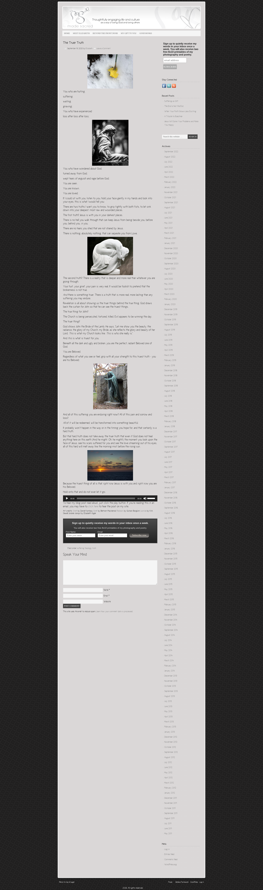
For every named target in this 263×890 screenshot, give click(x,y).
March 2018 (169, 416)
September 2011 (170, 813)
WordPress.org (170, 865)
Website (107, 602)
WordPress (194, 882)
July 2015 (168, 579)
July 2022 (168, 162)
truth (94, 548)
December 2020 (171, 249)
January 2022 (169, 187)
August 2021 (169, 208)
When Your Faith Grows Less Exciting (180, 111)
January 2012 (169, 793)
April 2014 (168, 656)
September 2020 (171, 264)
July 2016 (168, 518)
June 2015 (168, 584)
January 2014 (169, 671)
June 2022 (168, 167)
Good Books (145, 33)
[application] (110, 498)
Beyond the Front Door (105, 33)
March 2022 (169, 177)
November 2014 (170, 620)
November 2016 (170, 498)
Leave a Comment (103, 49)
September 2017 (171, 447)
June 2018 (168, 401)
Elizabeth (89, 49)
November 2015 (170, 559)
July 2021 (168, 213)
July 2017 (168, 457)
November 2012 (170, 742)
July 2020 (168, 274)
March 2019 (169, 355)
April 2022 (168, 172)
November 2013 (170, 681)
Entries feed (169, 854)
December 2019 (170, 309)
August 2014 (169, 635)
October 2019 (170, 320)
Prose (170, 882)
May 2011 (168, 834)
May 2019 (168, 345)
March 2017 (169, 477)
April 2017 (168, 472)
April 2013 (168, 717)
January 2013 (169, 732)
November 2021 (170, 192)
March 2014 (169, 661)
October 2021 (170, 198)
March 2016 (169, 539)
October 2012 (170, 747)
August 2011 (169, 818)
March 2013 (169, 722)
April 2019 (168, 350)
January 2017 (169, 488)
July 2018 (168, 396)
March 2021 (169, 233)
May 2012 (168, 773)
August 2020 (169, 269)
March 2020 (169, 294)
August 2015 (169, 574)
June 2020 (168, 279)
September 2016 (171, 508)
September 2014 (171, 630)
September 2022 (171, 152)
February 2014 (170, 666)
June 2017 (168, 462)
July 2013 (168, 701)
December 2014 (170, 615)
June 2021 (168, 218)
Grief (75, 511)
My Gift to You (128, 33)
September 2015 (171, 569)
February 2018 (170, 422)
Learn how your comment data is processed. (114, 612)
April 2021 (168, 228)
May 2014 (168, 650)
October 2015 (170, 564)
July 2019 (168, 335)
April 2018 (168, 411)
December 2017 (170, 432)
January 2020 (169, 304)
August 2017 (169, 452)
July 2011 (167, 824)
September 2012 (171, 752)
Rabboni (120, 511)
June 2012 (168, 768)
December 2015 (170, 554)
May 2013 (168, 712)
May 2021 (168, 223)
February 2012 (170, 788)
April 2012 (168, 778)
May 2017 (168, 467)
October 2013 (170, 686)
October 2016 (170, 503)
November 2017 (170, 437)
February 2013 (170, 727)
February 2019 (170, 360)
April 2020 (168, 289)
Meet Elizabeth (81, 33)
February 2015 (170, 605)
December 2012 (170, 737)
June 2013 (168, 707)
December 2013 (170, 676)
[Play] (66, 498)
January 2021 (169, 243)
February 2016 (170, 544)
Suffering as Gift (171, 101)
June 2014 (168, 645)
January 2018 (169, 427)
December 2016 (170, 493)
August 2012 (169, 757)
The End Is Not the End (173, 106)
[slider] (151, 498)
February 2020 (170, 299)
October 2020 (170, 259)
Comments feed (170, 860)
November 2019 (170, 315)
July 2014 (168, 640)
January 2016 (169, 549)
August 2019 (169, 330)
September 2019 (171, 325)
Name (106, 590)
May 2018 (168, 406)
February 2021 (170, 238)
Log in (167, 849)
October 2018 (170, 381)
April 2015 (168, 595)
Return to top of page (66, 882)
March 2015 (169, 600)
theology (88, 548)
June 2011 (168, 829)
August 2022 (169, 157)
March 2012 (169, 783)
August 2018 (169, 391)
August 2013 (169, 696)
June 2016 (168, 523)
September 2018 (171, 386)
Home (67, 33)
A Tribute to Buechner (173, 117)
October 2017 (170, 442)
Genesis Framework (182, 882)
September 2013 (171, 691)
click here (93, 506)
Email (100, 532)
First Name (70, 532)
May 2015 (168, 589)
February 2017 (170, 483)
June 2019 (168, 340)
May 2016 (168, 528)
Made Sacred (96, 17)
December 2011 (170, 798)
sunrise (143, 511)
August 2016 (169, 513)
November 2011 (170, 803)
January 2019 (169, 366)
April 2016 (168, 533)
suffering (80, 548)
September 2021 (171, 203)
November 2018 (170, 376)
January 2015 (169, 610)
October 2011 (169, 808)
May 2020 (168, 284)
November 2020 (171, 254)
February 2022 (170, 182)
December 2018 (170, 371)
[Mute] (144, 498)
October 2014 (170, 625)
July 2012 (168, 762)
